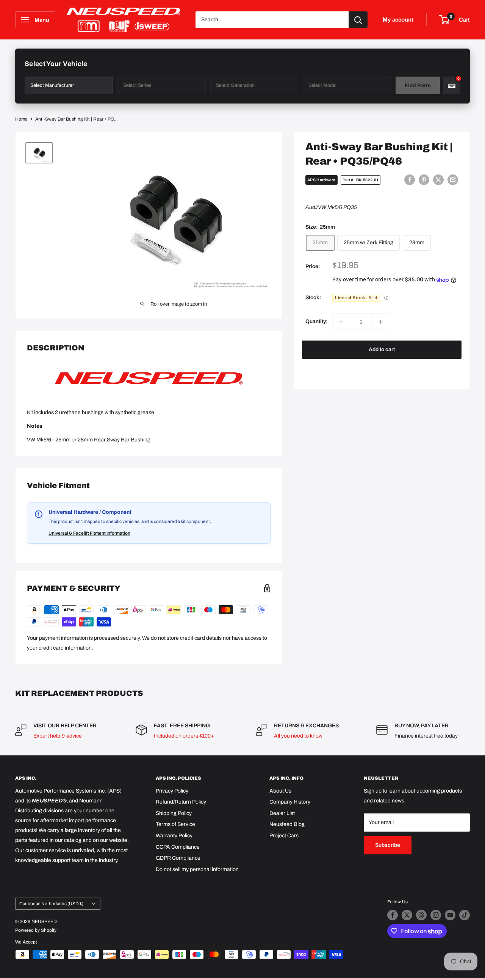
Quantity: (316, 322)
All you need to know (298, 736)
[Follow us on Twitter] (407, 915)
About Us (280, 791)
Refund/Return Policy (181, 802)
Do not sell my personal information (197, 869)
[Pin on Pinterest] (424, 179)
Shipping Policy (174, 813)
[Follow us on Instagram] (435, 915)
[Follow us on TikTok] (464, 915)
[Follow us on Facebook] (392, 915)
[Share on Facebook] (409, 179)
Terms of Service (175, 824)
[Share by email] (452, 179)
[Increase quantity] (381, 322)
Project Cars (284, 835)
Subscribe (387, 845)
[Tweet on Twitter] (438, 179)
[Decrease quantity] (341, 322)
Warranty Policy (174, 835)
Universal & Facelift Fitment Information (89, 533)
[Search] (358, 19)
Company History (289, 802)
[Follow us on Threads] (421, 915)
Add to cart (382, 350)
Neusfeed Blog (287, 824)
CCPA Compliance (178, 847)
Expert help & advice (57, 736)
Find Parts (418, 85)
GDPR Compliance (178, 858)
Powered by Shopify (35, 930)
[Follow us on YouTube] (450, 915)
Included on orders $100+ (184, 736)
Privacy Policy (172, 791)
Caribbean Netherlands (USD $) (51, 903)
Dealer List (282, 813)
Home (21, 119)
